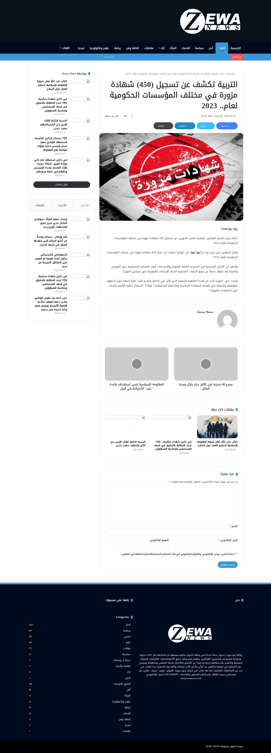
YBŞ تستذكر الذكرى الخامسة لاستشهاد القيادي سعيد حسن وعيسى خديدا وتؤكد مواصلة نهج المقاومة (51, 144)
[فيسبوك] (197, 685)
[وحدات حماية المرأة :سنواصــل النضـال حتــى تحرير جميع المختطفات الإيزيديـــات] (80, 224)
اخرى (128, 678)
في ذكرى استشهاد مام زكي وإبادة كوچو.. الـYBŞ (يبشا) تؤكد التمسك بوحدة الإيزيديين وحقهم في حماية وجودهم (50, 165)
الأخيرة (62, 205)
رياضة (117, 48)
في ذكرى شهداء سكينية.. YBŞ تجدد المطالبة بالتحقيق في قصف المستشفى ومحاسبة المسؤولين (173, 445)
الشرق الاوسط (122, 684)
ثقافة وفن (132, 48)
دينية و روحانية (122, 660)
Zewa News (205, 312)
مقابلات (149, 48)
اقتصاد (186, 48)
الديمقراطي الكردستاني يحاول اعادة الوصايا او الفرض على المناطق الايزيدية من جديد (51, 260)
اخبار (222, 48)
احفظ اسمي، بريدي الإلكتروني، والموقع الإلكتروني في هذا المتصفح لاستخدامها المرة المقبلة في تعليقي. (177, 554)
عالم (128, 642)
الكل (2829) (62, 184)
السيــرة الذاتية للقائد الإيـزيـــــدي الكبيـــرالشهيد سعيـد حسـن (127, 443)
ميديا (81, 48)
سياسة (199, 48)
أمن (211, 48)
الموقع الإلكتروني (159, 540)
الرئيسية (236, 48)
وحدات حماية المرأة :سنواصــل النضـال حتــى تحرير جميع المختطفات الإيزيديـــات (50, 223)
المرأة (173, 48)
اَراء (162, 48)
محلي (127, 636)
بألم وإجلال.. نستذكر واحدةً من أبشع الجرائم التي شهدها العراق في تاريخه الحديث (50, 240)
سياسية (126, 654)
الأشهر (85, 205)
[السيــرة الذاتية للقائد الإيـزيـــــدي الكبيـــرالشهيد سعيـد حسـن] (125, 426)
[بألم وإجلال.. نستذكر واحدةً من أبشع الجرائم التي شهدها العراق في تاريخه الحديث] (80, 242)
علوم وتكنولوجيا (99, 48)
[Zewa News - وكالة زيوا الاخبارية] (211, 21)
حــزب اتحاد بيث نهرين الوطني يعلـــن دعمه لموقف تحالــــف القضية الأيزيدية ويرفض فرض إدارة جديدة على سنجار (50, 303)
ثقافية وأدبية (123, 666)
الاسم (234, 526)
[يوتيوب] (188, 685)
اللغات (66, 48)
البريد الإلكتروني (228, 540)
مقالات (127, 648)
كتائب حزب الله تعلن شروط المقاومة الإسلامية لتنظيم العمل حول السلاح (217, 443)
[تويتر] (193, 685)
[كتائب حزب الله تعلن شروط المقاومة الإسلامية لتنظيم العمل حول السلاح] (217, 426)
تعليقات (39, 205)
